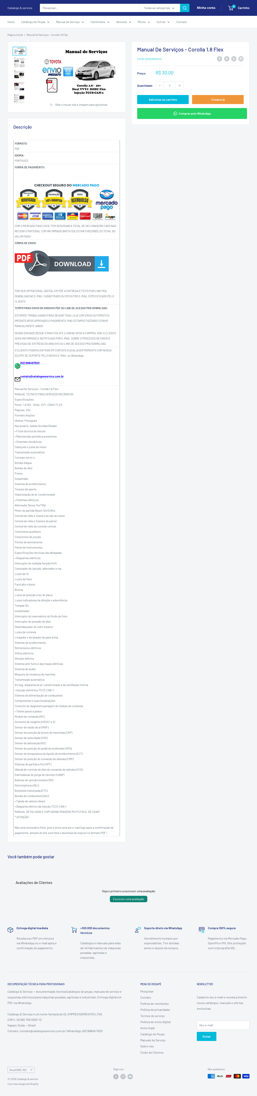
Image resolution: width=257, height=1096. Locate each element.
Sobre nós (147, 1046)
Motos (142, 22)
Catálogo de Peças (33, 22)
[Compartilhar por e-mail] (241, 58)
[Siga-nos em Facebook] (116, 1076)
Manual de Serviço (68, 22)
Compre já (218, 99)
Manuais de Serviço (153, 1040)
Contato (181, 22)
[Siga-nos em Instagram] (123, 1076)
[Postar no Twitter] (233, 58)
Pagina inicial (15, 34)
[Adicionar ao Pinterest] (226, 58)
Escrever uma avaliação (128, 899)
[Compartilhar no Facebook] (219, 58)
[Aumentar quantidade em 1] (180, 86)
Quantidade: (145, 85)
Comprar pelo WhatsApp (195, 113)
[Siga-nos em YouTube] (130, 1076)
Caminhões (97, 22)
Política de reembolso (154, 1003)
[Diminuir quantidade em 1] (160, 86)
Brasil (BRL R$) (18, 1069)
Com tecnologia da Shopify (23, 1083)
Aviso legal (147, 1028)
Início (11, 22)
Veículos (121, 22)
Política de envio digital (155, 1022)
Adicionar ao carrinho (163, 99)
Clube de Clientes (152, 1052)
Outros (161, 22)
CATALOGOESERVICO (149, 59)
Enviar (206, 1036)
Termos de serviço (152, 1016)
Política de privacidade (155, 1009)
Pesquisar (147, 991)
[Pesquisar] (184, 8)
